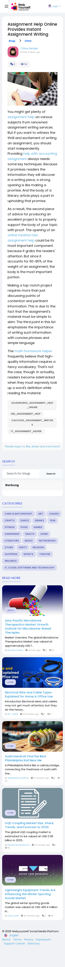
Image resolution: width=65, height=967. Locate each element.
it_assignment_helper (26, 431)
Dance (24, 520)
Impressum (43, 939)
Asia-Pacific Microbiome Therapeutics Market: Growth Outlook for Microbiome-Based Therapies (28, 627)
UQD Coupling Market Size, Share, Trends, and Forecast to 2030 (29, 825)
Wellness (11, 561)
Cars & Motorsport (18, 513)
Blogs (12, 40)
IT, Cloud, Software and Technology (29, 567)
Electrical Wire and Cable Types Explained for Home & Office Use (29, 695)
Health (29, 534)
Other (28, 40)
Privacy (29, 939)
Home (44, 534)
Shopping (11, 554)
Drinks (39, 520)
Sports (28, 554)
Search (50, 473)
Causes (54, 513)
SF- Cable (13, 714)
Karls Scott (13, 915)
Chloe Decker (29, 48)
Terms (17, 939)
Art (40, 513)
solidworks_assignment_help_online (32, 405)
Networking (47, 540)
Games (38, 527)
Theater (44, 554)
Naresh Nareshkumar (18, 844)
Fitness (10, 527)
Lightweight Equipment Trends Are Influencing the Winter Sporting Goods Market (30, 894)
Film (52, 520)
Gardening (12, 534)
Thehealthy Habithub (18, 777)
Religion (38, 547)
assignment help (21, 117)
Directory (34, 943)
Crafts (9, 520)
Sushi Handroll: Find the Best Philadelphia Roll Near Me (25, 758)
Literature (12, 540)
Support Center (15, 943)
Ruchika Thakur (15, 650)
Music (29, 540)
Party (23, 547)
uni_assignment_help (25, 414)
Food (24, 527)
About (6, 939)
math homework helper (33, 351)
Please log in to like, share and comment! (32, 446)
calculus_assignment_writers (32, 422)
